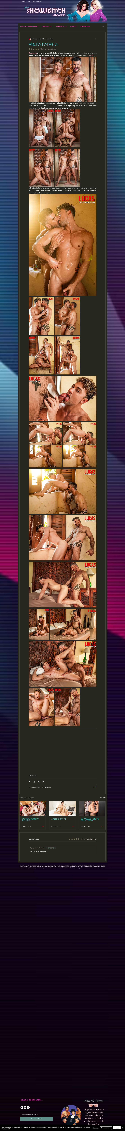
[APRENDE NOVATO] (62, 808)
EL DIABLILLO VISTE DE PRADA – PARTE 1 (90, 819)
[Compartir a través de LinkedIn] (38, 782)
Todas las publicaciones (28, 26)
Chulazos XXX (47, 26)
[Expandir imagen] (41, 128)
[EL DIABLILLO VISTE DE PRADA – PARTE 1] (92, 808)
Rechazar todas (105, 1128)
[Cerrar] (123, 1128)
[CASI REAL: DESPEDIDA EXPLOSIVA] (33, 808)
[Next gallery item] (94, 584)
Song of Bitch (61, 26)
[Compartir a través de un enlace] (43, 782)
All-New (26, 7)
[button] (103, 26)
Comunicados (85, 26)
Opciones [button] (95, 1128)
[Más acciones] (95, 39)
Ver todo (103, 797)
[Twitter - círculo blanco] (21, 1107)
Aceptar (117, 1128)
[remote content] (62, 750)
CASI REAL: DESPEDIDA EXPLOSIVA (30, 819)
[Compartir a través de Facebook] (29, 782)
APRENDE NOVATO (59, 819)
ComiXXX (73, 26)
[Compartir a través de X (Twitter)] (34, 782)
